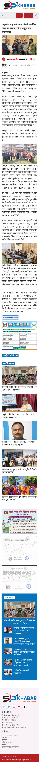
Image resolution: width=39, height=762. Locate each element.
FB (19, 15)
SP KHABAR (13, 65)
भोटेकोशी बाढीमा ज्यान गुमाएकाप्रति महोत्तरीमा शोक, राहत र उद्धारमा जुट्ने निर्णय (19, 388)
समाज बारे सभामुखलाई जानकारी (10, 317)
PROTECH (13, 756)
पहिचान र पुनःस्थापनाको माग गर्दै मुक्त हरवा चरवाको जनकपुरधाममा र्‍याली (19, 498)
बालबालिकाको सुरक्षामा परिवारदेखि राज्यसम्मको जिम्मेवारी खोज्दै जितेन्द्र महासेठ (18, 443)
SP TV (29, 15)
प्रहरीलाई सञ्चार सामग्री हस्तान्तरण (21, 672)
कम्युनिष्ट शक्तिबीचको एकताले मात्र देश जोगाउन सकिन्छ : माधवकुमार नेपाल (18, 416)
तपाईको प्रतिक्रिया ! (10, 355)
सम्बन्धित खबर (8, 363)
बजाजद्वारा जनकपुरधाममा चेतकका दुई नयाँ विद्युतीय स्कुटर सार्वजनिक (19, 471)
